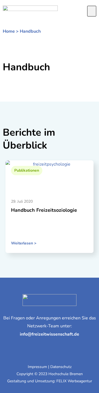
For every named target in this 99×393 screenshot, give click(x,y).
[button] (92, 11)
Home (9, 31)
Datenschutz (61, 366)
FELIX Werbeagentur (74, 381)
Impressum (37, 366)
